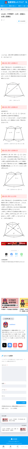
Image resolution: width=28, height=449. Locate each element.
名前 (3, 383)
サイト (3, 396)
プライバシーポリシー (13, 441)
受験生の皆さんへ (13, 6)
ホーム (3, 447)
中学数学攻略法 (10, 261)
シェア (17, 447)
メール (4, 389)
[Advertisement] (14, 38)
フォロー (10, 447)
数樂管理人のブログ (16, 2)
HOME (14, 439)
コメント (5, 365)
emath (23, 261)
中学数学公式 (17, 261)
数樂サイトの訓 (21, 6)
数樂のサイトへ (4, 6)
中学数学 (3, 261)
